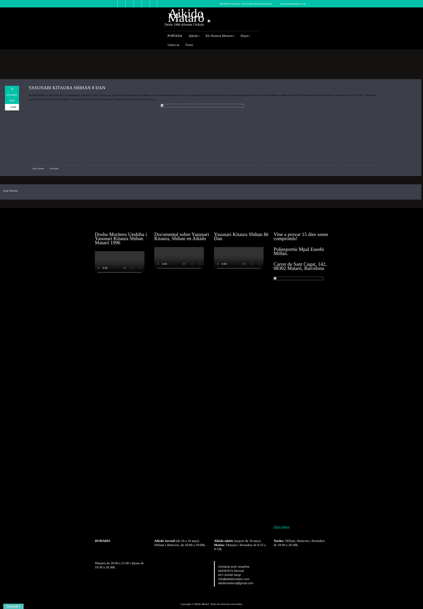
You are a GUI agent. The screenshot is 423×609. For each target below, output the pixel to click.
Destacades (54, 168)
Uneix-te (173, 45)
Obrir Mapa (281, 527)
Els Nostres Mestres (219, 36)
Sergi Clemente (38, 168)
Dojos (245, 36)
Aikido (193, 36)
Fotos (189, 45)
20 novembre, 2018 (12, 95)
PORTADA (175, 36)
